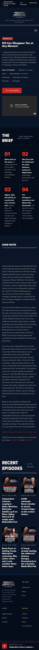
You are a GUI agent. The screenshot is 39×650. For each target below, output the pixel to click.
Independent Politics (19, 74)
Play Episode (14, 91)
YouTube (5, 622)
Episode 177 (28, 440)
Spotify (4, 618)
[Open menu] (36, 30)
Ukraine (5, 81)
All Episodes (26, 587)
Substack (25, 618)
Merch (24, 622)
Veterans (16, 81)
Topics (24, 591)
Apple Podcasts (7, 614)
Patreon (24, 614)
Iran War (6, 77)
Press (24, 595)
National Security (21, 77)
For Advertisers (27, 626)
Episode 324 (16, 440)
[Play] (4, 646)
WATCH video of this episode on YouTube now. (20, 432)
